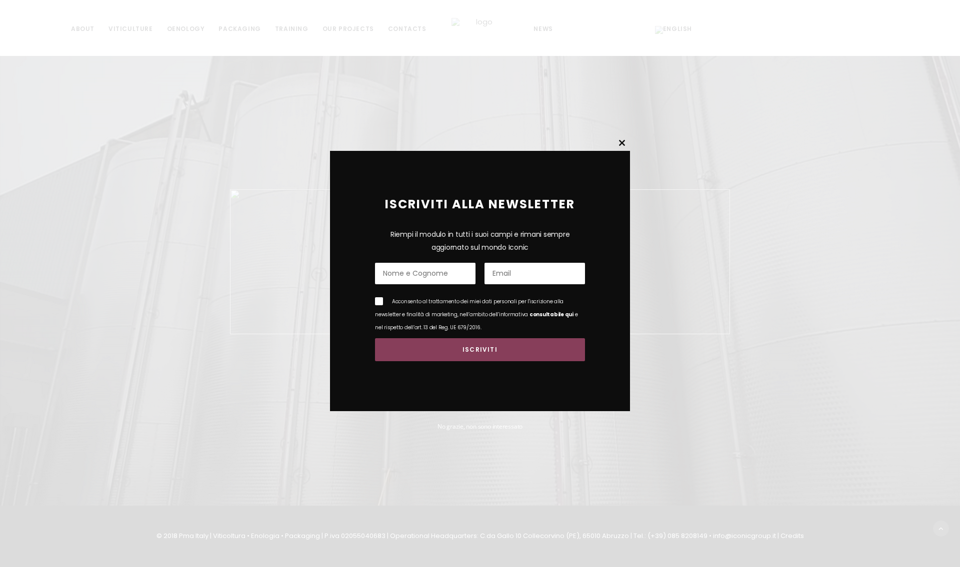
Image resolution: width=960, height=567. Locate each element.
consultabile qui (552, 314)
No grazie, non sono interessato (480, 426)
